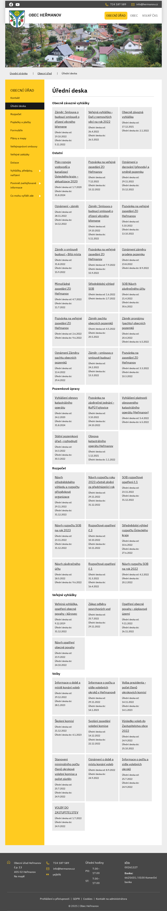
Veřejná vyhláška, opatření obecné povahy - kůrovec (66, 609)
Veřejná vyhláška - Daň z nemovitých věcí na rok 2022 (100, 117)
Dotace (14, 162)
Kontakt (15, 97)
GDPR (76, 898)
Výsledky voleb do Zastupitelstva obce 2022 (135, 726)
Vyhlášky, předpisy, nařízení (21, 173)
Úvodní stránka (19, 73)
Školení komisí (64, 721)
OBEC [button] (134, 15)
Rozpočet (15, 114)
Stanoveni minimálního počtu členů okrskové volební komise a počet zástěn (67, 769)
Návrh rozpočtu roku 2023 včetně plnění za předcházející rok (101, 482)
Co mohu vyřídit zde (22, 195)
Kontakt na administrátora (111, 898)
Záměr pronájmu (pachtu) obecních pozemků (133, 323)
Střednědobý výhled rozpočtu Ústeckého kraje (135, 530)
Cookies (87, 898)
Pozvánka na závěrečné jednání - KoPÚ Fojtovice (101, 402)
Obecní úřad (45, 73)
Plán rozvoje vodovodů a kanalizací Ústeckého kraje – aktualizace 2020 (66, 171)
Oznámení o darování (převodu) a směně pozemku (135, 167)
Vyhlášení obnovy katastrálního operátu (66, 402)
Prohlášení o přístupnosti (54, 898)
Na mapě (19, 876)
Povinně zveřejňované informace (23, 185)
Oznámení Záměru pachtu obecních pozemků (67, 357)
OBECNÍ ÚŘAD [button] (116, 15)
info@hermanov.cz (64, 868)
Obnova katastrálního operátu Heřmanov (100, 441)
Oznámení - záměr (67, 206)
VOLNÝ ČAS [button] (150, 15)
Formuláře (16, 130)
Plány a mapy (18, 138)
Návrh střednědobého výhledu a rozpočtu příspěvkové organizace (67, 487)
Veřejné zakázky (19, 154)
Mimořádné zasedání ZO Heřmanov (63, 288)
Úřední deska (18, 106)
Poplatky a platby (20, 122)
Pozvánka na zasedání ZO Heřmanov (130, 357)
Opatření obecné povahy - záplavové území (134, 609)
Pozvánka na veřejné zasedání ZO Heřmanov (101, 167)
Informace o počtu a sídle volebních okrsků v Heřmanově (101, 687)
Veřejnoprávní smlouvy (23, 146)
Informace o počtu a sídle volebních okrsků (135, 764)
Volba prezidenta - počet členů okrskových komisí (134, 687)
